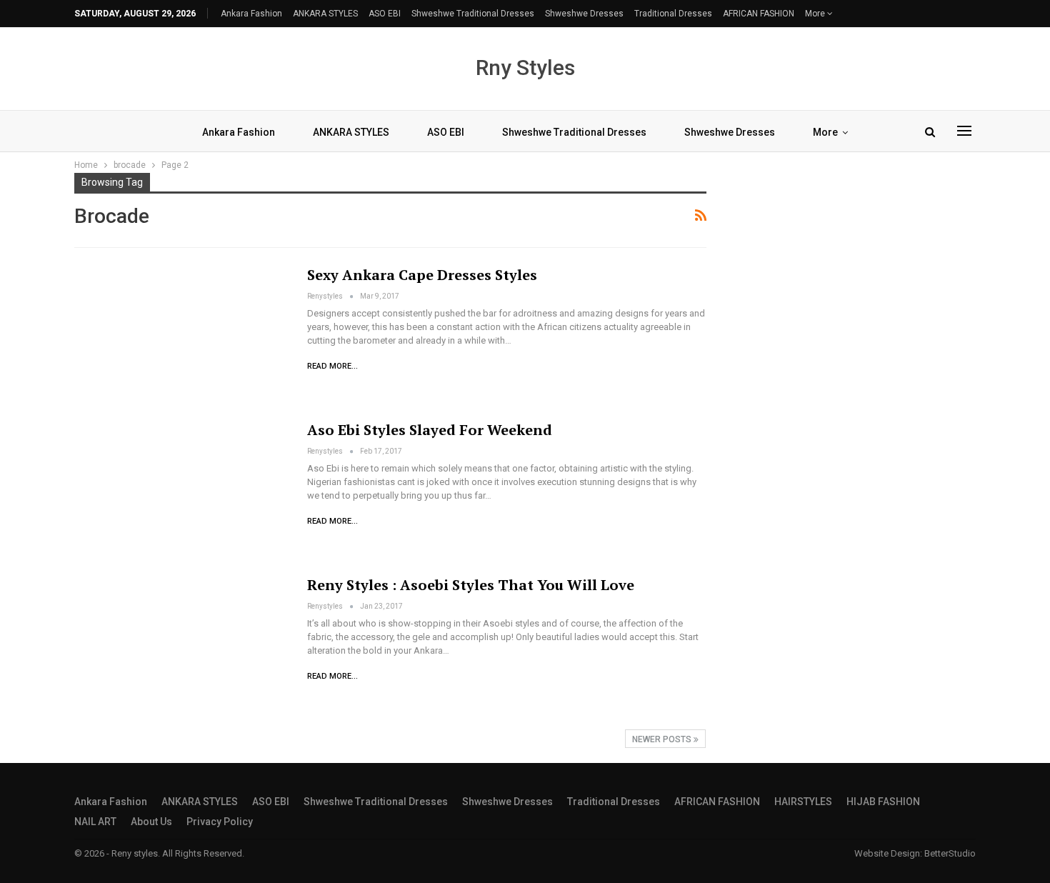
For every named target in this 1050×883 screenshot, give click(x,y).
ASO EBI (385, 14)
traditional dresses (673, 14)
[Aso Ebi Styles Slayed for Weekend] (181, 489)
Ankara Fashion (251, 14)
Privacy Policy (219, 821)
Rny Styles (525, 67)
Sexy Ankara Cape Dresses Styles (422, 274)
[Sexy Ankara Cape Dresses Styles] (181, 334)
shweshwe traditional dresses (472, 14)
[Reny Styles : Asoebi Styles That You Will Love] (181, 644)
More (816, 14)
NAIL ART (95, 821)
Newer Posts (663, 739)
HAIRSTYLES (803, 801)
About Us (151, 821)
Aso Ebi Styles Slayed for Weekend (429, 429)
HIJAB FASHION (883, 801)
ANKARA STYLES (325, 14)
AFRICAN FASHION (758, 14)
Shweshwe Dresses (584, 14)
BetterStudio (950, 853)
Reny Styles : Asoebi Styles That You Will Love (470, 584)
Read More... (332, 366)
